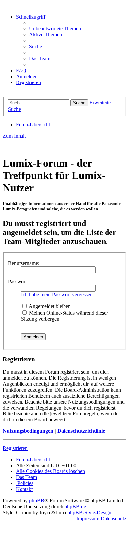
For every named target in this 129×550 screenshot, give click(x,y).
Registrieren (15, 448)
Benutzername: (23, 263)
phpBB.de (75, 506)
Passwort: (18, 281)
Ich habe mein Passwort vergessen (57, 294)
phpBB (36, 500)
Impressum (87, 518)
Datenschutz (113, 518)
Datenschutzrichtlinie (81, 431)
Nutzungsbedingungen (28, 431)
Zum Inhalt (14, 135)
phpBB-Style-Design (89, 512)
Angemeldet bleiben (49, 306)
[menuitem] (55, 28)
